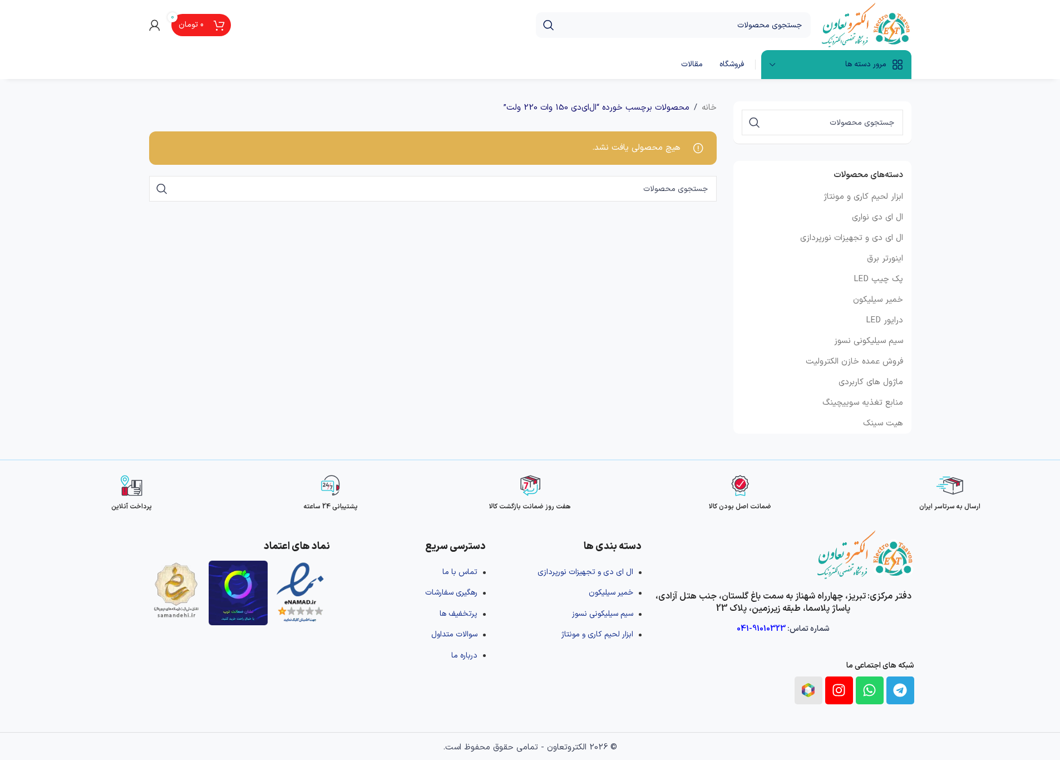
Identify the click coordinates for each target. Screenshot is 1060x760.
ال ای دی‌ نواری (877, 217)
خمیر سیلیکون (878, 299)
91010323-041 (761, 629)
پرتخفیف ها (458, 614)
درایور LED (884, 320)
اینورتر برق (885, 258)
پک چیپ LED (878, 279)
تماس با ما (459, 572)
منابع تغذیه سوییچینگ (862, 402)
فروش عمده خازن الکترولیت (854, 361)
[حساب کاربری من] (155, 25)
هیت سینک (883, 423)
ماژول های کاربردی (871, 382)
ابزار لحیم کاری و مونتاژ (863, 196)
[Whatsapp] (870, 690)
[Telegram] (900, 690)
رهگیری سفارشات (451, 593)
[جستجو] (548, 25)
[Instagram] (839, 690)
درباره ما (464, 655)
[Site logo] (866, 24)
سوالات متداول (454, 634)
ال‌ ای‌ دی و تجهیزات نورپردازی (851, 238)
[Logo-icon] (808, 690)
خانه (709, 107)
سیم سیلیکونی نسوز (868, 341)
